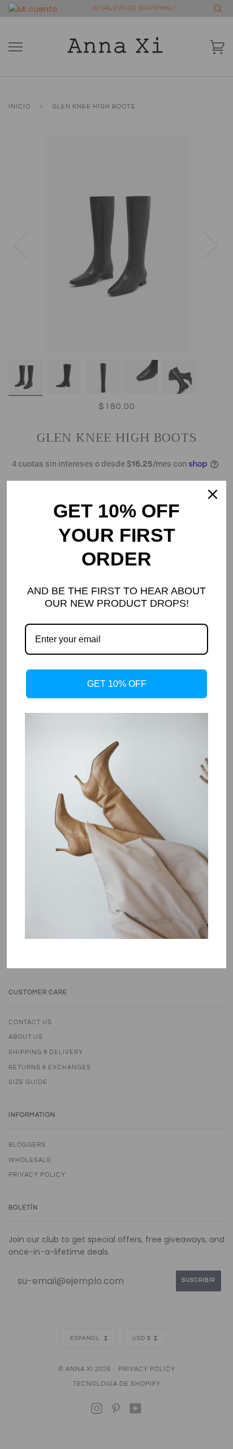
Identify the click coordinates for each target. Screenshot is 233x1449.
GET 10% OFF (116, 684)
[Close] (212, 494)
